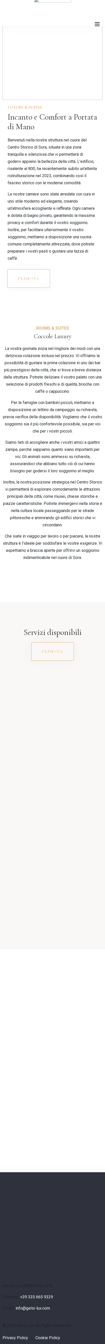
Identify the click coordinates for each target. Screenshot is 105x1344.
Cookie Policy (47, 1337)
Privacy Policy (15, 1337)
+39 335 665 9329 (36, 1297)
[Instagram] (4, 1253)
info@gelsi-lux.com (33, 1308)
